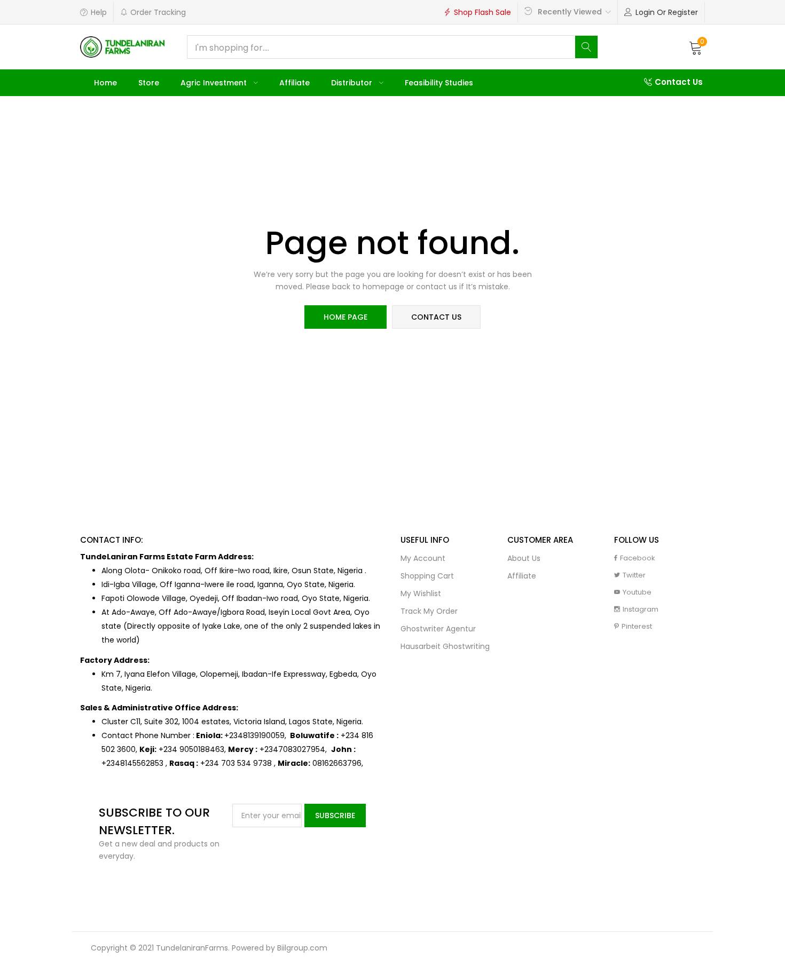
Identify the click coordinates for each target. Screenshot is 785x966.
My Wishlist (421, 593)
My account (423, 558)
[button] (696, 47)
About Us (523, 558)
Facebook (637, 558)
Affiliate (294, 82)
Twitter (634, 575)
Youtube (637, 592)
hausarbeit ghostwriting (445, 646)
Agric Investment (214, 82)
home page (345, 317)
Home (105, 82)
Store (148, 82)
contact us (436, 317)
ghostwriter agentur (438, 628)
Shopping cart (427, 576)
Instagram (640, 609)
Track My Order (429, 611)
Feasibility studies (439, 82)
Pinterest (637, 626)
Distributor (352, 82)
